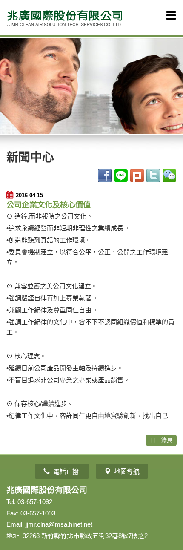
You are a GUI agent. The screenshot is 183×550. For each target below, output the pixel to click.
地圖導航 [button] (127, 471)
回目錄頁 (161, 440)
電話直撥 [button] (66, 471)
